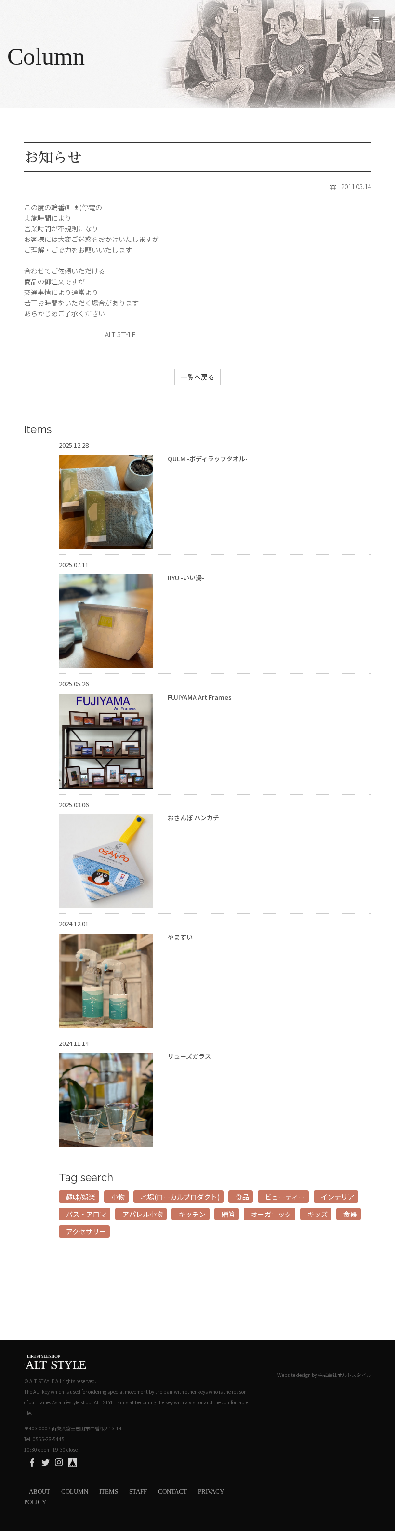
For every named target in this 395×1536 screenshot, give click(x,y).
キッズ (317, 1214)
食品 (242, 1197)
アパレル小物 (142, 1214)
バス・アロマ (86, 1214)
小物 (118, 1197)
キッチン (192, 1214)
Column (74, 1491)
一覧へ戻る (197, 377)
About (39, 1491)
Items (108, 1491)
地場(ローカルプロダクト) (180, 1197)
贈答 (228, 1214)
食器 (350, 1214)
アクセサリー (86, 1231)
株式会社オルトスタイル (344, 1374)
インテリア (338, 1197)
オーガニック (271, 1214)
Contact (172, 1491)
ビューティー (285, 1197)
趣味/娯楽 (80, 1197)
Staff (138, 1491)
